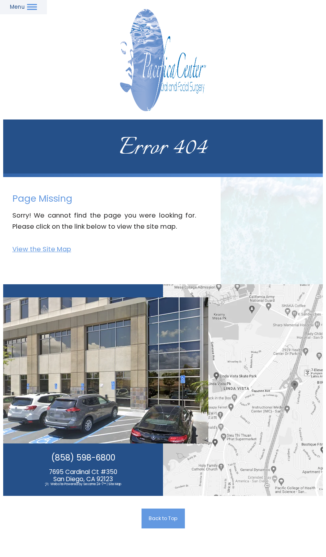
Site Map (115, 484)
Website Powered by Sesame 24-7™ (78, 484)
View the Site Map (41, 249)
